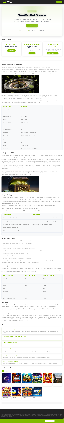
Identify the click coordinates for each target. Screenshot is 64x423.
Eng (53, 1)
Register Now (32, 25)
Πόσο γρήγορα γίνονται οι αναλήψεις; (11, 355)
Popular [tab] (7, 371)
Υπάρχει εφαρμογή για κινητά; (9, 348)
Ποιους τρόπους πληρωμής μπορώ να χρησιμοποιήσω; (14, 336)
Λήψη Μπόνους (11, 50)
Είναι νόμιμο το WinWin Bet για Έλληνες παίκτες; (13, 328)
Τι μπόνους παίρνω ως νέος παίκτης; (10, 342)
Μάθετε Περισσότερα (52, 53)
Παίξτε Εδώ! (49, 420)
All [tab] (2, 371)
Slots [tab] (11, 371)
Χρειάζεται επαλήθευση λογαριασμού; (11, 361)
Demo (6, 379)
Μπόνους (59, 1)
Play (6, 390)
